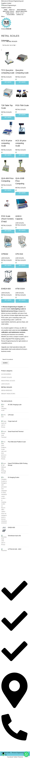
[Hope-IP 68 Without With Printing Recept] (4, 468)
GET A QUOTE (8, 82)
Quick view (8, 67)
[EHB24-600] (4, 529)
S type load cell (12, 421)
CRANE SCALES (6, 377)
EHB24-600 (11, 527)
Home (3, 41)
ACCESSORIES (6, 374)
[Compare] (3, 67)
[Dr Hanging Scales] (4, 500)
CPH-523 (11, 415)
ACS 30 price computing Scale (20, 143)
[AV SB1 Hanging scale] (4, 407)
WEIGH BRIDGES (6, 390)
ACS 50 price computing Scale (6, 143)
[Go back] (3, 32)
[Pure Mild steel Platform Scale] (4, 450)
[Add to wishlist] (12, 67)
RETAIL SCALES (6, 387)
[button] (26, 754)
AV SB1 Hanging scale (15, 404)
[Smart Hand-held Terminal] (4, 434)
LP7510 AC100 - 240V (14, 549)
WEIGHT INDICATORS (8, 393)
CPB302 (4, 254)
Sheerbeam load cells (14, 535)
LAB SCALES (5, 384)
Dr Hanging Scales (13, 477)
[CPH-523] (4, 416)
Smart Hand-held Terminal (15, 431)
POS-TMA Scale (22, 105)
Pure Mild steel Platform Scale (17, 441)
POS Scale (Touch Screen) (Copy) (7, 218)
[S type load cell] (4, 424)
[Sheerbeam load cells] (4, 540)
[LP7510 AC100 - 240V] (4, 549)
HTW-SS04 (20, 289)
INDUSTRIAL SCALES (8, 380)
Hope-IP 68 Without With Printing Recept (17, 464)
